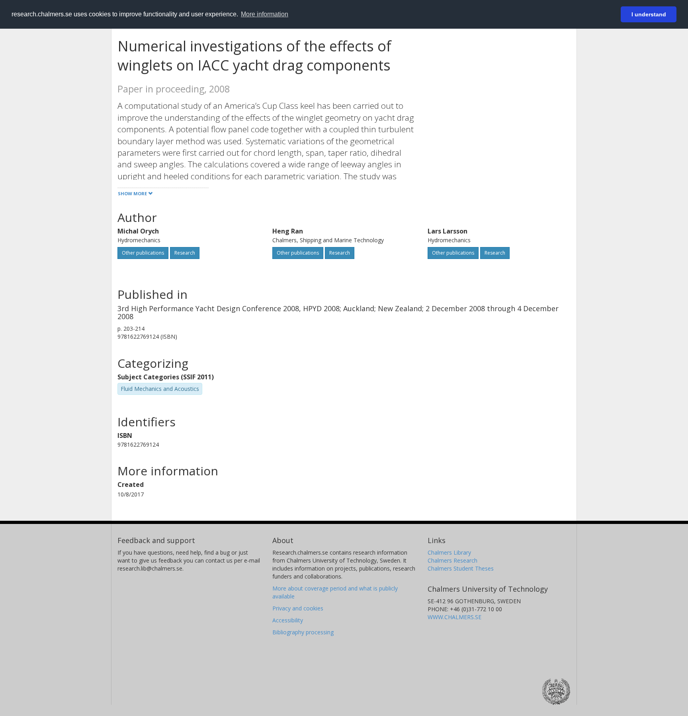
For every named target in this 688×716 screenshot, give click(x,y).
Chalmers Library (449, 552)
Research (184, 252)
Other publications (143, 252)
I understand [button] (648, 14)
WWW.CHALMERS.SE (454, 617)
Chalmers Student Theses (461, 568)
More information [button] (264, 14)
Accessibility (287, 620)
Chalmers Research (452, 560)
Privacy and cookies (297, 608)
